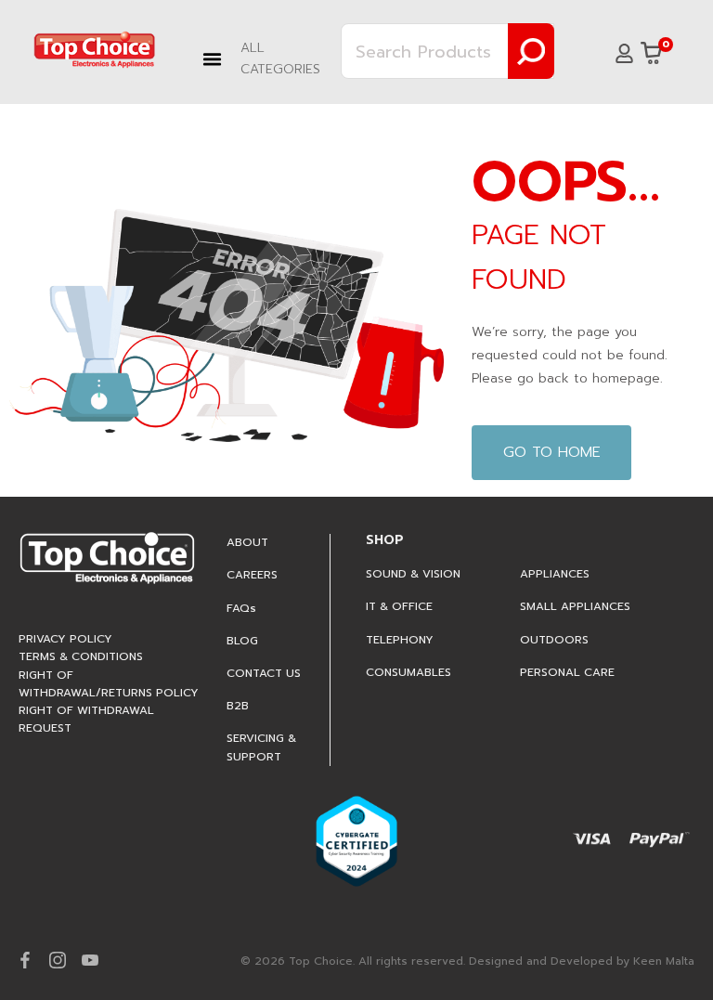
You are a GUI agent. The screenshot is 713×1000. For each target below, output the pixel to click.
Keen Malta (663, 961)
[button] (267, 58)
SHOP (385, 540)
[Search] (531, 51)
